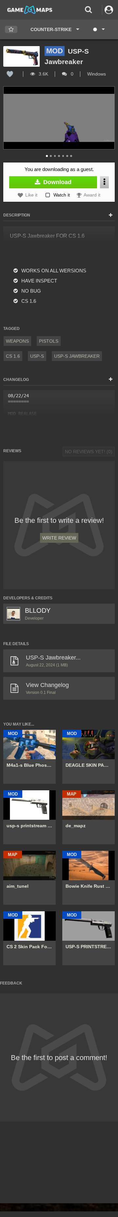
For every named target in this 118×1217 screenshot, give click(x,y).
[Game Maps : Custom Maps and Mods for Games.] (30, 9)
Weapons (17, 341)
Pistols (48, 341)
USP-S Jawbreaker (77, 356)
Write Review (59, 537)
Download (56, 182)
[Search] (88, 10)
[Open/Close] (111, 215)
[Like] (9, 74)
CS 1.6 (13, 356)
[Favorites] (11, 29)
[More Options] (104, 182)
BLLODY (37, 610)
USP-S (37, 356)
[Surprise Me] (98, 29)
